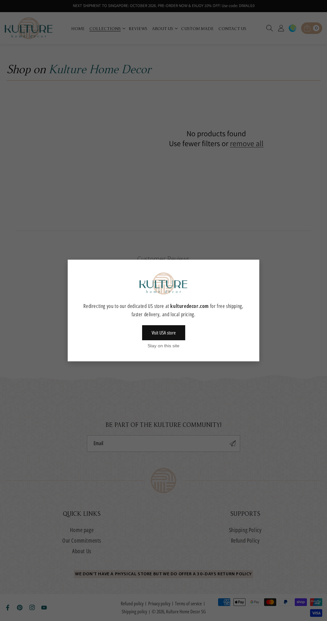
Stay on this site (163, 345)
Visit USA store (164, 332)
